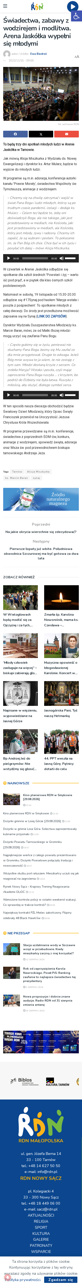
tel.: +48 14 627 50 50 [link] (40, 1165)
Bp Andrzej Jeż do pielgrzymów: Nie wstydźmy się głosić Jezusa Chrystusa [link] (18, 764)
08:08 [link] (47, 918)
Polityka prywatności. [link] (23, 1279)
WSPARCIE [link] (41, 1251)
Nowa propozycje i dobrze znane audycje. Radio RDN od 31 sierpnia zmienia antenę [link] (47, 1001)
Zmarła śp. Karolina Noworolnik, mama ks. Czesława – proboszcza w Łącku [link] (61, 620)
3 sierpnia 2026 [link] (34, 987)
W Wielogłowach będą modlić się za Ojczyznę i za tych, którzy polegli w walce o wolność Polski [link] (17, 620)
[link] (76, 15)
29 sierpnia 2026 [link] (34, 1010)
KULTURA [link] (41, 1233)
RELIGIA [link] (41, 1221)
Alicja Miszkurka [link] (38, 471)
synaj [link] (36, 478)
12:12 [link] (31, 892)
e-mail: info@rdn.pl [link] (41, 1171)
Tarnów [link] (17, 471)
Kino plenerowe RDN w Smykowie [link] (26, 813)
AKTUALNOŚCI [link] (41, 1215)
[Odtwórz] (9, 258)
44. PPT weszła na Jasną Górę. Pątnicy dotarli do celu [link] (58, 763)
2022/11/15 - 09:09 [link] (21, 61)
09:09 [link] (52, 905)
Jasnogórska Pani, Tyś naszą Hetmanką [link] (60, 713)
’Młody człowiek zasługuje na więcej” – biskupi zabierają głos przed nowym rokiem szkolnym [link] (20, 668)
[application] (41, 258)
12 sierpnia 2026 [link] (34, 959)
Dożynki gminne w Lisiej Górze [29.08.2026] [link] (32, 821)
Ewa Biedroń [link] (38, 54)
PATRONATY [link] (41, 1245)
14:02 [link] (42, 879)
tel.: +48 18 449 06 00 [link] (40, 1203)
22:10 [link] (28, 805)
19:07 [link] (26, 847)
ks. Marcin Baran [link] (16, 478)
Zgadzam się (60, 1279)
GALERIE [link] (41, 1239)
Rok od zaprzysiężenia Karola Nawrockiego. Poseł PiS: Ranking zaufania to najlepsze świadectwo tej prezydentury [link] (49, 975)
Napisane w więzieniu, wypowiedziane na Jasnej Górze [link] (20, 715)
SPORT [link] (41, 1227)
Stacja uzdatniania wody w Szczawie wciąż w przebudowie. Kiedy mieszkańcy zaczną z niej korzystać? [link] (49, 949)
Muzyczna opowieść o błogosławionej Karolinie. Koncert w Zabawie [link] (60, 668)
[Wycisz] (62, 258)
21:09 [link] (67, 821)
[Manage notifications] (7, 1277)
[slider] (71, 258)
